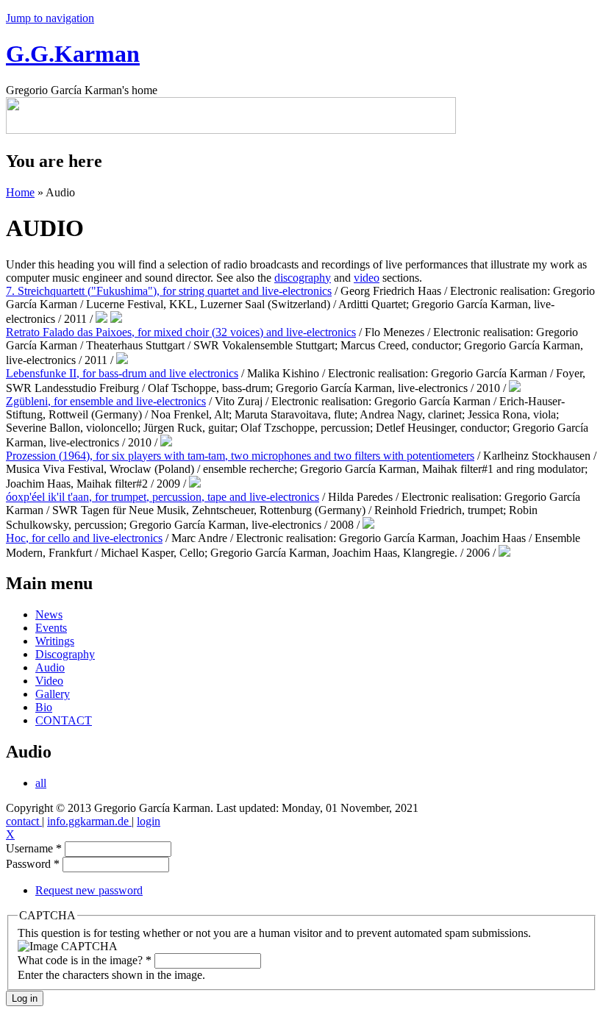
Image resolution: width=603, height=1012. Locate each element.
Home (20, 192)
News (49, 614)
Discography (65, 654)
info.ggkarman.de (89, 821)
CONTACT (63, 720)
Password (33, 864)
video (366, 277)
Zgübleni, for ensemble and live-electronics (106, 401)
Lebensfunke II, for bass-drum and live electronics (122, 373)
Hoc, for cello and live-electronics (84, 538)
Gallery (52, 694)
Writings (54, 641)
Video (49, 680)
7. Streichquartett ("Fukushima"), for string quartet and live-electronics (169, 291)
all (40, 783)
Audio (50, 667)
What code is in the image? (84, 960)
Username (34, 848)
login (148, 821)
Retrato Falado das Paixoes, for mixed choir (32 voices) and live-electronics (181, 332)
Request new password (89, 890)
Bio (43, 707)
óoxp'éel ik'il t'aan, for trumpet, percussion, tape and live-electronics (162, 497)
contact (24, 821)
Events (51, 627)
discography (302, 277)
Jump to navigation (50, 18)
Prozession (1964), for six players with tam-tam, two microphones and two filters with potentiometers (240, 455)
